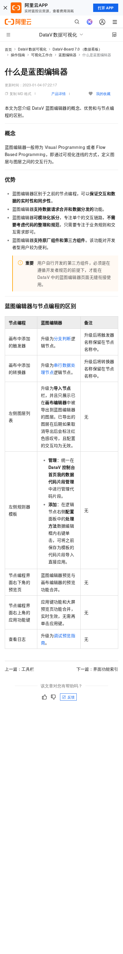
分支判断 (62, 338)
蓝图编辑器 (67, 54)
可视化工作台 (42, 54)
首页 (8, 49)
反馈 (71, 696)
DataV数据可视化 (32, 48)
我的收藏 (103, 93)
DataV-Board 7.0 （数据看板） (77, 48)
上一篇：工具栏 (19, 669)
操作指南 (18, 54)
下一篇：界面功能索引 (97, 669)
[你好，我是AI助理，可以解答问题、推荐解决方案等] (89, 22)
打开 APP (105, 7)
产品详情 (58, 93)
